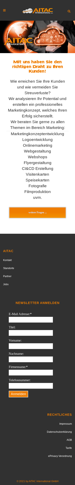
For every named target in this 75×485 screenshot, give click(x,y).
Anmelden (18, 394)
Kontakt (7, 260)
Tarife (69, 448)
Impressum (65, 423)
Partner (7, 276)
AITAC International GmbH (44, 481)
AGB (69, 440)
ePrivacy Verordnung (60, 456)
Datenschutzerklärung (59, 431)
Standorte (8, 268)
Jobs (6, 284)
